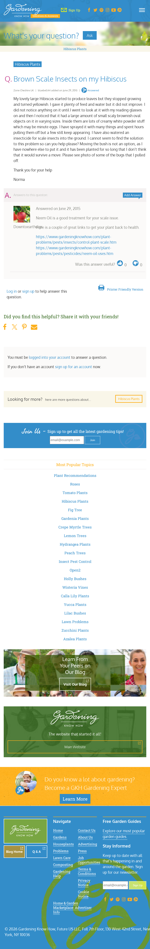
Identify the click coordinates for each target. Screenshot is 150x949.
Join (92, 440)
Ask (90, 35)
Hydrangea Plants (75, 544)
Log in (12, 291)
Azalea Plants (75, 639)
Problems (61, 851)
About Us (85, 837)
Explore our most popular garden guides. (124, 833)
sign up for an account (73, 366)
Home (58, 830)
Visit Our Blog (75, 684)
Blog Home (14, 852)
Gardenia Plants (75, 518)
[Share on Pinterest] (24, 327)
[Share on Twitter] (14, 327)
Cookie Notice (83, 894)
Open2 (75, 570)
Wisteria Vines (75, 587)
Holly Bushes (75, 578)
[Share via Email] (34, 327)
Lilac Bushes (75, 613)
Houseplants (63, 844)
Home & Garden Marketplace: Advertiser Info (72, 907)
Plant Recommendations (75, 475)
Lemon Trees (75, 535)
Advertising (87, 844)
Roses (75, 484)
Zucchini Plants (75, 630)
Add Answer (132, 195)
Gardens (60, 837)
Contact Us (87, 830)
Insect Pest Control (75, 561)
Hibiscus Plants (75, 49)
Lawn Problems (75, 621)
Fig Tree (75, 510)
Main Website (75, 747)
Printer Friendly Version (125, 289)
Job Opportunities (89, 860)
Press (82, 851)
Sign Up (138, 885)
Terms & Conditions (87, 871)
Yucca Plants (75, 604)
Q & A (36, 852)
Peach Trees (75, 553)
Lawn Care (62, 858)
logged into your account (49, 357)
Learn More (75, 799)
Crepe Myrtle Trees (75, 527)
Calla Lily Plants (75, 596)
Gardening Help (61, 873)
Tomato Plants (75, 492)
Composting (63, 864)
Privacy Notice (84, 882)
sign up (28, 291)
